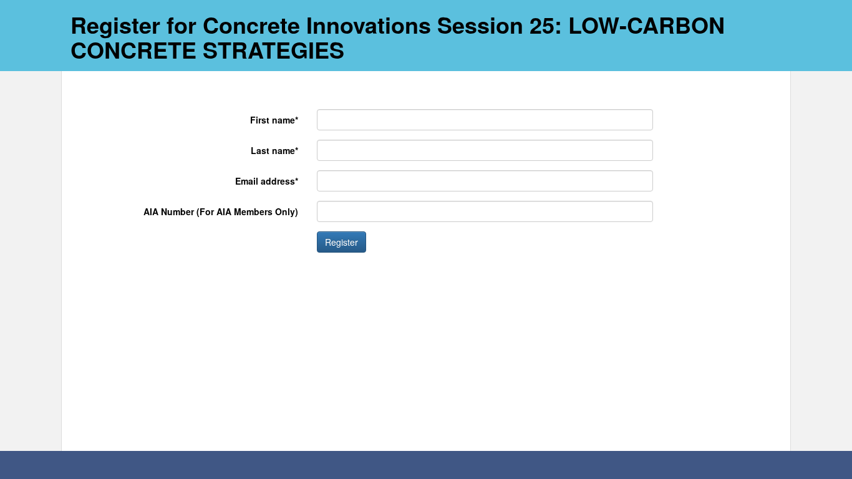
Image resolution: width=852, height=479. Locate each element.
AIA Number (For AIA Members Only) (220, 211)
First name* (274, 120)
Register (341, 242)
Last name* (274, 150)
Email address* (266, 181)
